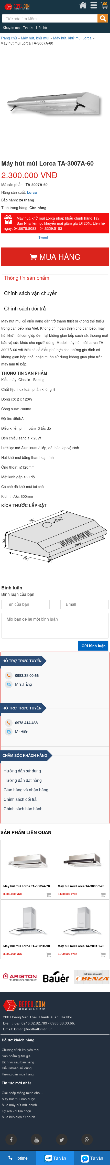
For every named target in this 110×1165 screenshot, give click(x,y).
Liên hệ (41, 27)
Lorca (32, 192)
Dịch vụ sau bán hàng (18, 1062)
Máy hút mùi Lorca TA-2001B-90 (26, 946)
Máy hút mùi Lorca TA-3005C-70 (81, 886)
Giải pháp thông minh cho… (22, 1093)
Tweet (43, 237)
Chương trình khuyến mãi (20, 1050)
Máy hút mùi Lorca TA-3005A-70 (26, 886)
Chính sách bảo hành (23, 809)
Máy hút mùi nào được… (20, 1099)
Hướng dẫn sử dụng (22, 771)
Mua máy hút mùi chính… (21, 1105)
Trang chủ (9, 37)
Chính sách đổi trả (20, 799)
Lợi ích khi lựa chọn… (18, 1111)
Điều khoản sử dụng (16, 1068)
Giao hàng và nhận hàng (26, 790)
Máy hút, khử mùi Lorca (72, 37)
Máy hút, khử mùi (35, 37)
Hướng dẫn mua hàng (18, 1074)
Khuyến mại (11, 27)
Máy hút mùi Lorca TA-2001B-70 (81, 946)
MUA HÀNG (60, 256)
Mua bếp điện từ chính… (20, 1117)
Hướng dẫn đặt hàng (23, 780)
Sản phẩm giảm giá (16, 1056)
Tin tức (28, 27)
